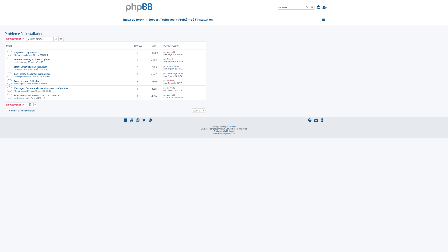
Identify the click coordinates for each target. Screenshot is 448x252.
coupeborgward (24, 76)
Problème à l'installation (24, 33)
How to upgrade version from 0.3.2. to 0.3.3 (36, 95)
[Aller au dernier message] (174, 52)
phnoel (24, 55)
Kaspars (20, 98)
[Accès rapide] (324, 19)
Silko (19, 62)
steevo (170, 52)
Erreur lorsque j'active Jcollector (30, 66)
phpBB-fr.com (228, 131)
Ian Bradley (231, 126)
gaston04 (25, 91)
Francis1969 (22, 69)
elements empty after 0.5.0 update (32, 59)
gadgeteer (21, 83)
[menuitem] (318, 7)
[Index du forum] (139, 7)
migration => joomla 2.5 (26, 52)
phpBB (215, 129)
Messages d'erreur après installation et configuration (41, 88)
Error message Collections (27, 80)
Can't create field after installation (32, 73)
